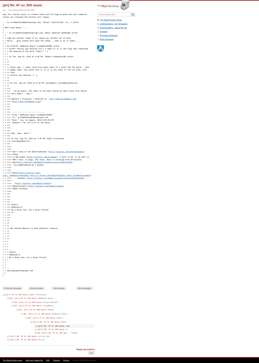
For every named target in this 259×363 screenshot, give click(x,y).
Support (56, 360)
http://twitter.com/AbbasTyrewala (33, 183)
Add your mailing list (34, 360)
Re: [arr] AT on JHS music (23, 298)
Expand (103, 31)
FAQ (48, 360)
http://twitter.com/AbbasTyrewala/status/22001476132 (44, 162)
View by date (58, 288)
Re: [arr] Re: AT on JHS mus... (54, 333)
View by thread (36, 288)
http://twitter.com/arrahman (42, 157)
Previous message (13, 288)
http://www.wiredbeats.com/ (26, 102)
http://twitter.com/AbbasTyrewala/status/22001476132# (56, 178)
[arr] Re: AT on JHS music (46, 322)
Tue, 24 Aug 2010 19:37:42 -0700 (21, 10)
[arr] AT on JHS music (16, 295)
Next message (84, 288)
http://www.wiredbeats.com (62, 99)
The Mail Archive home (111, 20)
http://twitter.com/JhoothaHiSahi (66, 152)
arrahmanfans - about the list (113, 28)
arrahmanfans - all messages (113, 24)
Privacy (66, 360)
